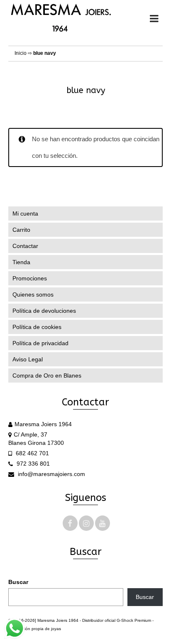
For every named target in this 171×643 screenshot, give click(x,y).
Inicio (21, 53)
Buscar (18, 582)
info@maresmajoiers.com (50, 474)
